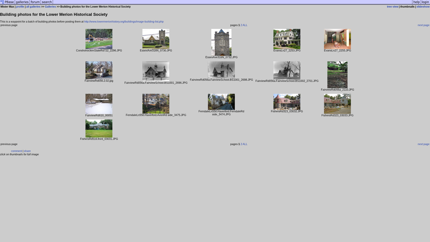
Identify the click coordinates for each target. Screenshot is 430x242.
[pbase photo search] (47, 3)
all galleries (33, 6)
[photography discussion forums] (35, 3)
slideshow (423, 6)
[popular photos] (232, 3)
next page (423, 25)
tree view (392, 6)
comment (16, 151)
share (27, 151)
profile (20, 6)
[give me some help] (416, 3)
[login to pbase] (425, 3)
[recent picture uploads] (22, 3)
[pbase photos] (7, 3)
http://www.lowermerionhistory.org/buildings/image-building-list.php (124, 21)
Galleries (50, 6)
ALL (245, 25)
